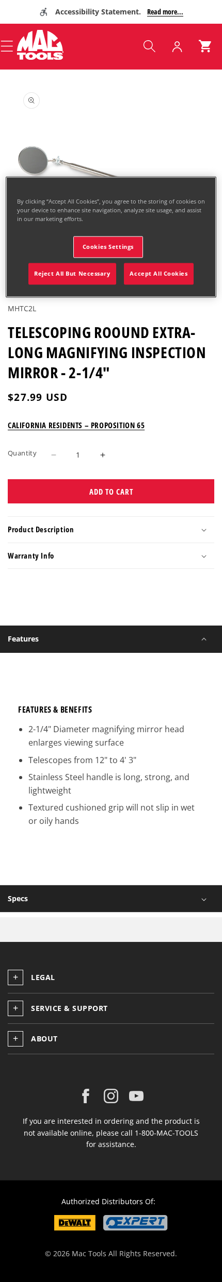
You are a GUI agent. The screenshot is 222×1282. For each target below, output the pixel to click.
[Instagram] (111, 1096)
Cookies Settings (108, 247)
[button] (149, 46)
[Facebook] (85, 1096)
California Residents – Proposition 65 (76, 425)
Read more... (165, 11)
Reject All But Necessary (72, 274)
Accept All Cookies (158, 274)
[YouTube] (136, 1096)
